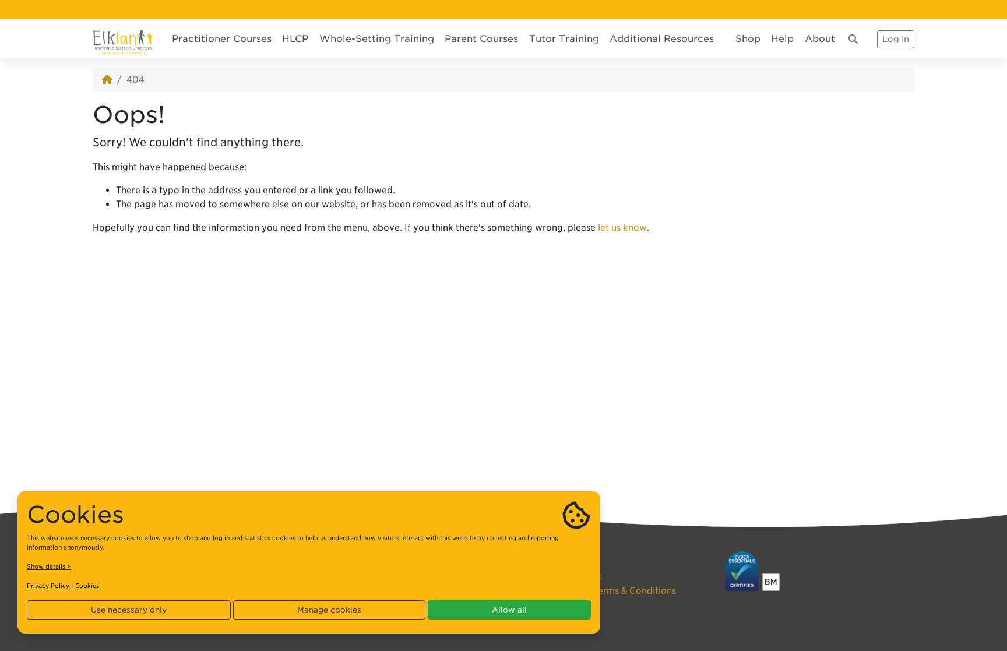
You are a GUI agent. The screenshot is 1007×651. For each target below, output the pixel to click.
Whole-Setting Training (376, 38)
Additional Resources (662, 38)
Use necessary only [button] (129, 610)
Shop (747, 38)
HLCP (295, 38)
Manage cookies (329, 610)
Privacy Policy (48, 586)
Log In (895, 39)
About (820, 38)
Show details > (49, 566)
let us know (622, 227)
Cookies (87, 586)
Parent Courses (481, 38)
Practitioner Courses (222, 38)
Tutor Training (564, 38)
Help (782, 38)
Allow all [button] (509, 610)
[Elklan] (123, 38)
